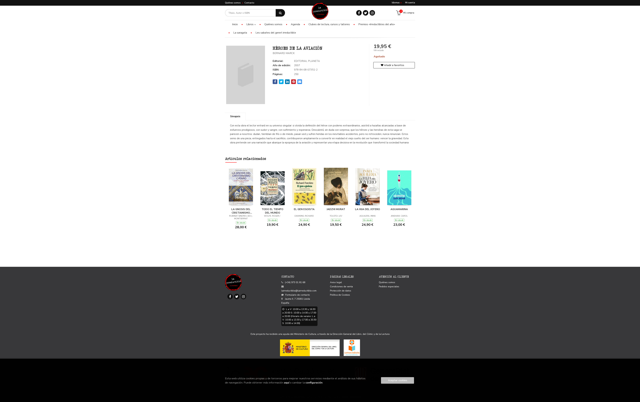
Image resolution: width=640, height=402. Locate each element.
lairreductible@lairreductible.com (298, 290)
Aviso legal (336, 282)
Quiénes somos (233, 2)
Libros (250, 24)
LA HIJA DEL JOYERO (367, 209)
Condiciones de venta (341, 286)
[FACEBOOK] (359, 13)
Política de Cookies (340, 294)
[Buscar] (280, 13)
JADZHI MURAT (336, 209)
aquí (286, 382)
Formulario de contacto (297, 294)
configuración (314, 382)
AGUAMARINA (399, 209)
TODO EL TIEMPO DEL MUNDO (272, 211)
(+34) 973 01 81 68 (295, 282)
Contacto (249, 2)
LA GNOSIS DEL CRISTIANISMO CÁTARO (240, 211)
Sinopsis (235, 116)
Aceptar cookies (397, 380)
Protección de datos (340, 290)
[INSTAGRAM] (372, 13)
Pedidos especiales (389, 286)
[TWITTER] (365, 13)
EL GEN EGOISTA (304, 209)
